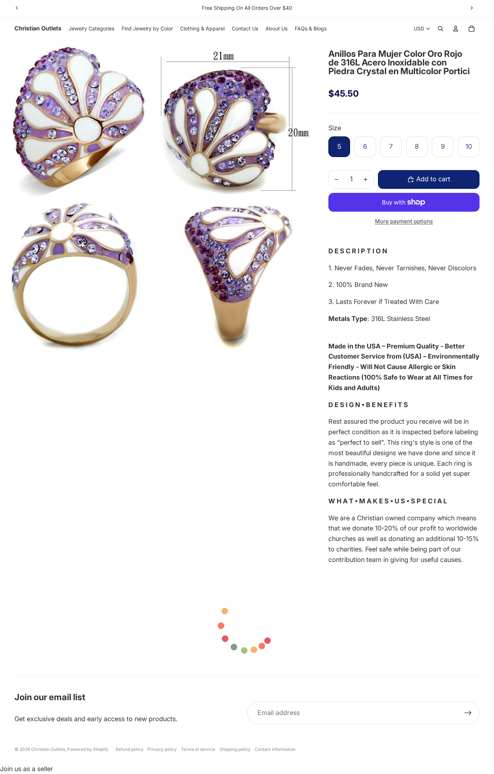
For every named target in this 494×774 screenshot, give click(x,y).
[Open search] (440, 29)
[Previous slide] (17, 8)
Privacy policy (162, 749)
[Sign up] (468, 713)
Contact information (275, 749)
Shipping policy (235, 749)
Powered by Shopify (87, 749)
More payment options (404, 221)
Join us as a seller (26, 769)
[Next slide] (472, 8)
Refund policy (130, 749)
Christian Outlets (48, 749)
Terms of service (198, 749)
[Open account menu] (456, 29)
